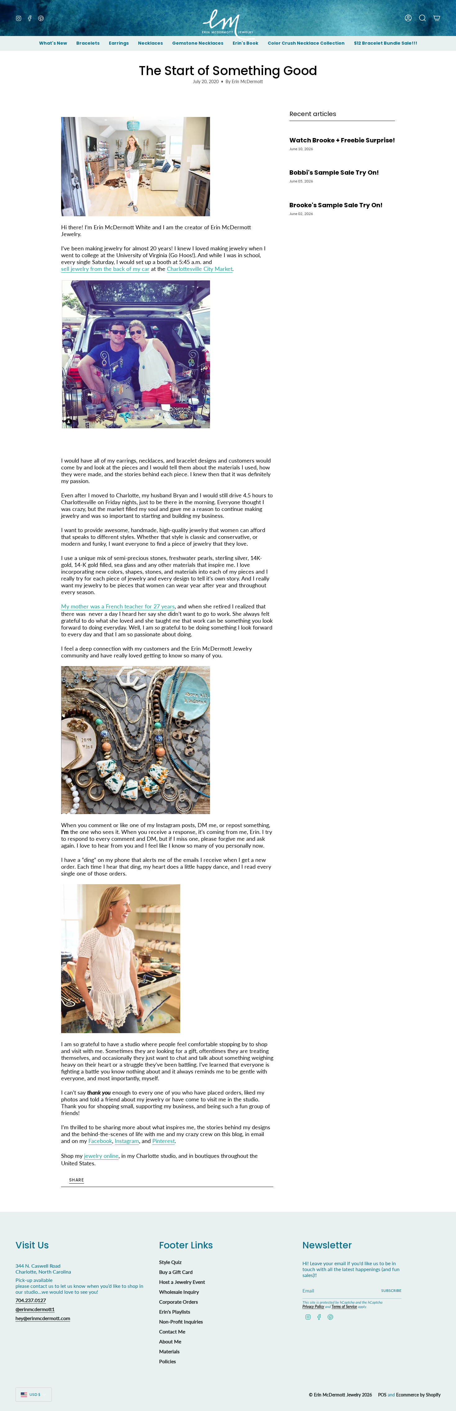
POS (382, 1394)
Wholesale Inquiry (179, 1292)
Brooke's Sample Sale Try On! (335, 205)
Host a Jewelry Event (182, 1282)
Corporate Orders (178, 1302)
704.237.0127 (31, 1300)
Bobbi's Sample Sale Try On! (334, 172)
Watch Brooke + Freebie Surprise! (342, 140)
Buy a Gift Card (176, 1272)
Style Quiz (170, 1262)
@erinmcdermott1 (35, 1309)
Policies (167, 1361)
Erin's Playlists (174, 1312)
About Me (170, 1341)
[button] (88, 43)
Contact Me (172, 1331)
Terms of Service (344, 1306)
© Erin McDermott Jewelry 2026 (340, 1394)
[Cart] (437, 18)
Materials (169, 1351)
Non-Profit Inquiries (181, 1321)
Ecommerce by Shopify (418, 1394)
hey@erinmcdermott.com (43, 1318)
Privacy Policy (313, 1306)
